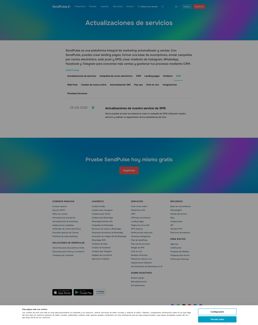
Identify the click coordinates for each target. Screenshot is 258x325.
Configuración (217, 312)
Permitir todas (217, 319)
